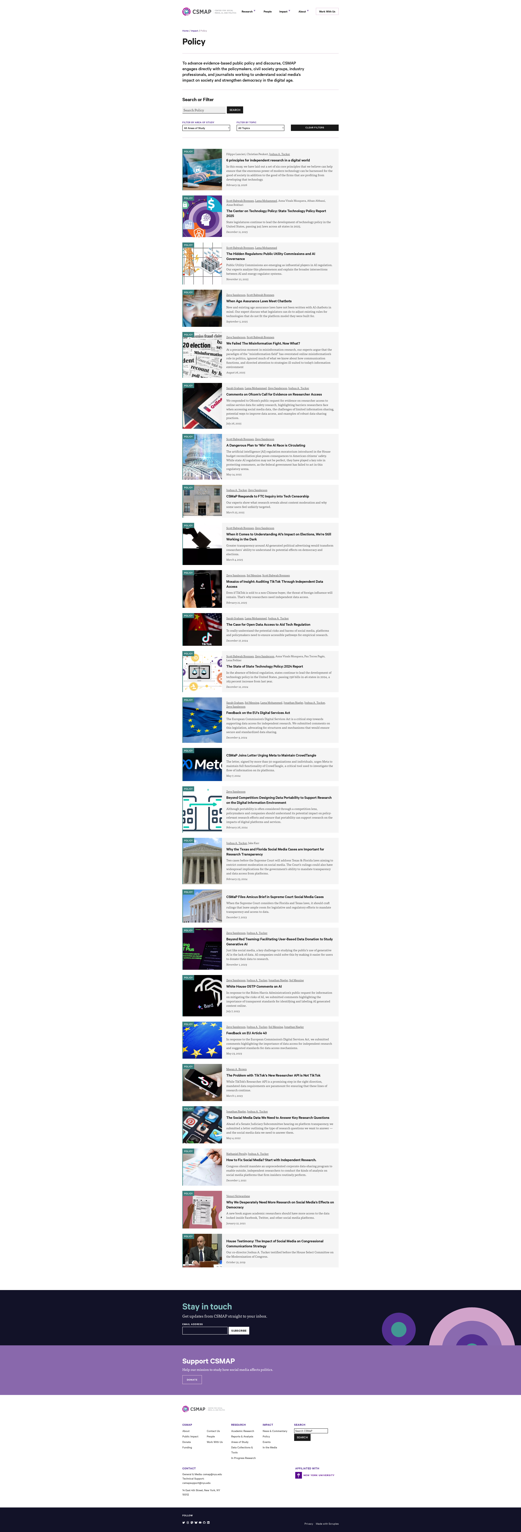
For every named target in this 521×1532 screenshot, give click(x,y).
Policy (204, 30)
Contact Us (213, 1431)
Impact (283, 11)
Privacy (308, 1523)
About (302, 11)
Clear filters (314, 127)
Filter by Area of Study (198, 122)
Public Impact (190, 1436)
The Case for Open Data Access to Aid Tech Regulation (268, 624)
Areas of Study (239, 1442)
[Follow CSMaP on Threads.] (187, 1522)
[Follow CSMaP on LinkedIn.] (208, 1522)
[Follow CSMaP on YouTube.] (200, 1522)
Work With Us (327, 11)
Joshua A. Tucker (279, 154)
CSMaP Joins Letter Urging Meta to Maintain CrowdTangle (271, 755)
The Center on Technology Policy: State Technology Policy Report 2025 (276, 213)
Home (185, 30)
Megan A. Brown (236, 1069)
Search (235, 110)
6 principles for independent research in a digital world (268, 160)
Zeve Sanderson (235, 295)
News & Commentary (275, 1431)
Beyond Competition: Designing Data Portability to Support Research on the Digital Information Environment (279, 800)
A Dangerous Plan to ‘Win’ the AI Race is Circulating (265, 445)
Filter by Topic (246, 122)
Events (267, 1442)
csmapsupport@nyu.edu (196, 1483)
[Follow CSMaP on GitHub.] (204, 1522)
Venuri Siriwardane (238, 1196)
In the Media (270, 1447)
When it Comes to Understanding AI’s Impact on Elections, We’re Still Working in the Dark (278, 536)
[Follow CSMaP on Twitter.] (183, 1522)
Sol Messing (254, 575)
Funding (187, 1447)
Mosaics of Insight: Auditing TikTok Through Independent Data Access (274, 584)
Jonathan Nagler (293, 702)
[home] (197, 11)
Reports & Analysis (242, 1436)
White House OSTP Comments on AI (254, 986)
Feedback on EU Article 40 (246, 1033)
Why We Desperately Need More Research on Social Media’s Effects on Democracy (280, 1204)
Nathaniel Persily (236, 1154)
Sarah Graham (235, 388)
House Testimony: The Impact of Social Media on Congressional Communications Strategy (274, 1243)
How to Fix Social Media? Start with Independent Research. (271, 1159)
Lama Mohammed (266, 201)
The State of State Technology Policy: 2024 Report (264, 666)
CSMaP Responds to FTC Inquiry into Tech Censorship (267, 496)
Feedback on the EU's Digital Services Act (258, 712)
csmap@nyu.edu (212, 1474)
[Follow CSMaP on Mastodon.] (192, 1522)
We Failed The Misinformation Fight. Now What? (263, 343)
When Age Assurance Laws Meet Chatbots (259, 301)
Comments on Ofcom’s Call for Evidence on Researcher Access (274, 394)
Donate (192, 1379)
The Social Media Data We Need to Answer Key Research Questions (277, 1117)
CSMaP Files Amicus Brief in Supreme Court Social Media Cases (275, 896)
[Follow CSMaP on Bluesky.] (196, 1522)
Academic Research (242, 1431)
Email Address (192, 1324)
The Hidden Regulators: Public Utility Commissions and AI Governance (270, 256)
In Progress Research (243, 1458)
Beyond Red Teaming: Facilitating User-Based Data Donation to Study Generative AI (279, 941)
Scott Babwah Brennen (240, 201)
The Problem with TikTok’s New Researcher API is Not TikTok (273, 1075)
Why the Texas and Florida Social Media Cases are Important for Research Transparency (275, 851)
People (268, 11)
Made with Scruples (327, 1523)
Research (247, 11)
